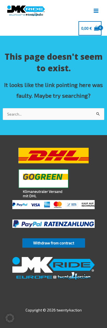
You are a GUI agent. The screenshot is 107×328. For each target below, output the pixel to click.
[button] (10, 318)
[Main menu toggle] (96, 10)
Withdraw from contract (53, 242)
